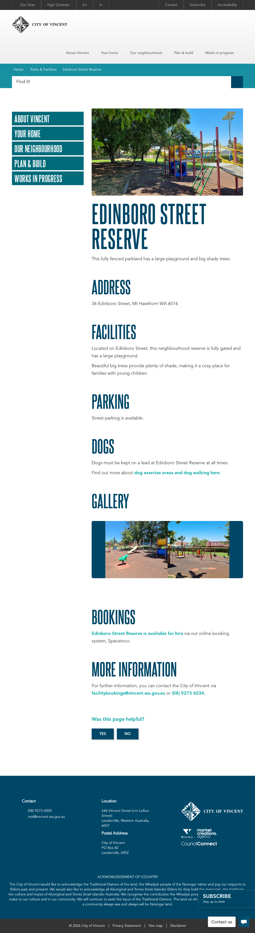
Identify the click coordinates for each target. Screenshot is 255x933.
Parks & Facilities (44, 69)
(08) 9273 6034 (188, 693)
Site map (156, 926)
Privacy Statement (127, 926)
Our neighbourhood (146, 53)
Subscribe (197, 5)
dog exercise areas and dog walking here (177, 473)
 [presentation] (98, 550)
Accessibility (227, 5)
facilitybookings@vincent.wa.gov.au (128, 693)
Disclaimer (178, 926)
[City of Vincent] (39, 24)
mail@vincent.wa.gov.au (46, 817)
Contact (171, 5)
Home (18, 69)
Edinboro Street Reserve (82, 69)
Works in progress (219, 53)
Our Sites (27, 5)
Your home (109, 53)
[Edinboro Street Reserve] (136, 549)
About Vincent (77, 53)
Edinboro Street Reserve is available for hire (137, 633)
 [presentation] (236, 550)
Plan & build (183, 53)
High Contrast (58, 5)
